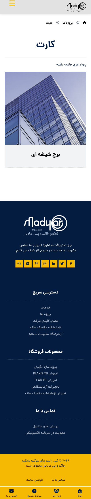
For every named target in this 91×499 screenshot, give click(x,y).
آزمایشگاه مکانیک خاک (45, 327)
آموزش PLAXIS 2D (45, 373)
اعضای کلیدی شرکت (46, 321)
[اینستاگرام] (45, 263)
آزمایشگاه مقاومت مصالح (46, 334)
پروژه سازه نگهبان (45, 367)
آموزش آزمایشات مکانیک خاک (45, 393)
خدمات (46, 307)
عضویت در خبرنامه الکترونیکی (45, 433)
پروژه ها (45, 314)
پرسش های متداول (45, 426)
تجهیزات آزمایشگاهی (46, 387)
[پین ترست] (36, 263)
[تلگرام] (28, 263)
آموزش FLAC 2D (45, 380)
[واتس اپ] (19, 263)
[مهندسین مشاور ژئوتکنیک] (76, 7)
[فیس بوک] (71, 263)
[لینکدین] (53, 263)
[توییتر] (62, 263)
